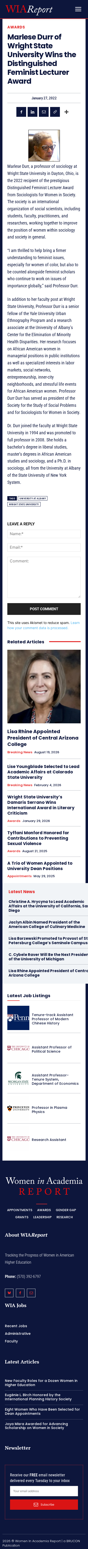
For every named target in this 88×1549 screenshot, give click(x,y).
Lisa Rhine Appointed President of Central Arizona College (42, 738)
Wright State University (24, 504)
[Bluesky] (9, 1293)
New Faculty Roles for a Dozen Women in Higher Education (41, 1382)
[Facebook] (21, 112)
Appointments (19, 876)
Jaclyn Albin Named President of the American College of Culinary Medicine (47, 924)
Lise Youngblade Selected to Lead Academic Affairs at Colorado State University (43, 772)
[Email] (44, 112)
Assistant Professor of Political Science (52, 1049)
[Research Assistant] (18, 1138)
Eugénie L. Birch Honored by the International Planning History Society (38, 1397)
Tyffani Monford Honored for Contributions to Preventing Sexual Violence (38, 838)
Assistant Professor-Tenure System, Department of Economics (55, 1079)
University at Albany (33, 498)
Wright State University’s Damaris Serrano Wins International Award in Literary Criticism (41, 805)
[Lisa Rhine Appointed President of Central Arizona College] (44, 686)
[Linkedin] (32, 112)
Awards (16, 27)
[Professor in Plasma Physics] (18, 1108)
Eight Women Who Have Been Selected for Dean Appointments (42, 1411)
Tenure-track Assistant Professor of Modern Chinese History (52, 1019)
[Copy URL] (55, 112)
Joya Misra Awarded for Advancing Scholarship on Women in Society (36, 1425)
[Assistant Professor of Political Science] (18, 1048)
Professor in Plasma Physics (49, 1109)
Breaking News (19, 752)
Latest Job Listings (28, 996)
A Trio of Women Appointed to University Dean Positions (39, 866)
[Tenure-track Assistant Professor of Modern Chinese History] (18, 1018)
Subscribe (47, 1504)
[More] (66, 112)
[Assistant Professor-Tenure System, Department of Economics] (18, 1078)
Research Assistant (49, 1139)
